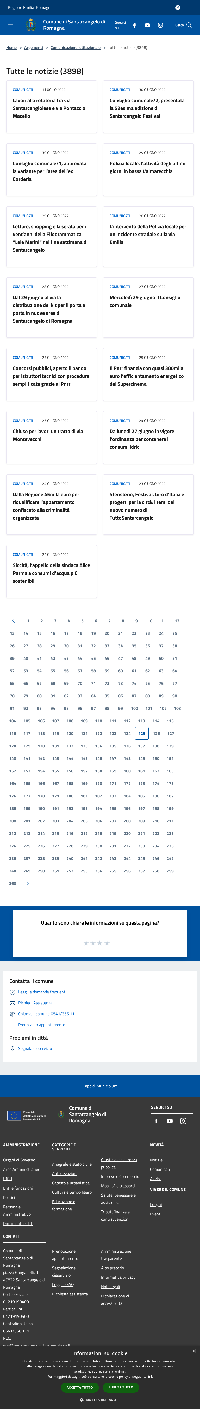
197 (141, 808)
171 (112, 783)
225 (26, 846)
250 (41, 871)
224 (12, 846)
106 (41, 721)
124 (127, 733)
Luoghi (156, 1204)
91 (12, 708)
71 (93, 683)
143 (55, 758)
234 (155, 846)
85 (107, 696)
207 (112, 821)
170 (98, 783)
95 (66, 708)
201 (26, 821)
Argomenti (33, 47)
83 (80, 696)
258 (155, 871)
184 (127, 796)
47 (120, 658)
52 (12, 671)
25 (174, 633)
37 (161, 646)
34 (120, 646)
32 (93, 646)
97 (93, 708)
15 (39, 633)
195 (112, 808)
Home (11, 47)
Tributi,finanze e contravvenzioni (115, 1215)
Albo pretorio (112, 1268)
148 (127, 758)
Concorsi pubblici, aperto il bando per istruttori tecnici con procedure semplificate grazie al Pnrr (51, 376)
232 (127, 846)
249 (26, 871)
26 (12, 646)
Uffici (7, 1179)
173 (141, 783)
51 (174, 658)
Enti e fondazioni (18, 1188)
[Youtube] (145, 24)
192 (69, 808)
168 (69, 783)
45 (93, 658)
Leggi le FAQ (63, 1284)
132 (69, 746)
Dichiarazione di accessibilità (115, 1299)
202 (41, 821)
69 (66, 683)
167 (55, 783)
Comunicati (23, 89)
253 (84, 871)
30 (66, 646)
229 (84, 846)
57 (80, 671)
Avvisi (155, 1179)
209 (141, 821)
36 (147, 646)
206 (98, 821)
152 (12, 771)
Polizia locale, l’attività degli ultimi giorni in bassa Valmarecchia (147, 167)
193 (84, 808)
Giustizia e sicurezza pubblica (119, 1163)
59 (107, 671)
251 (55, 871)
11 (163, 621)
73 (120, 683)
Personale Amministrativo (17, 1210)
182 (98, 796)
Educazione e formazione (63, 1205)
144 (69, 758)
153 (26, 771)
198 (155, 808)
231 (112, 846)
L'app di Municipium (100, 1086)
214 (41, 833)
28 (39, 646)
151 (170, 758)
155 (55, 771)
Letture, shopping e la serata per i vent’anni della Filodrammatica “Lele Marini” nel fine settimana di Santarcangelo (50, 238)
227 (55, 846)
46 (107, 658)
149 (141, 758)
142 (41, 758)
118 (41, 733)
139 (170, 746)
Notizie (156, 1160)
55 (53, 671)
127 (170, 733)
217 (84, 833)
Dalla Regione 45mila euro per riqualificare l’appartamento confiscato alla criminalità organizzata (46, 506)
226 (41, 846)
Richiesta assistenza (70, 1294)
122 (98, 733)
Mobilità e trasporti (118, 1186)
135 (112, 746)
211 (170, 821)
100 (134, 708)
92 (25, 708)
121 (84, 733)
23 (147, 633)
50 (161, 658)
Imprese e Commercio (120, 1176)
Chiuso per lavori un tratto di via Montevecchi (48, 435)
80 (39, 696)
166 (41, 783)
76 (161, 683)
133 (84, 746)
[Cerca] (189, 25)
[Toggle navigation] (10, 24)
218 (98, 833)
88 (147, 696)
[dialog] (100, 1377)
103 (177, 708)
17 (66, 633)
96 (80, 708)
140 (12, 758)
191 (55, 808)
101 (148, 708)
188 (12, 808)
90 (174, 696)
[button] (100, 1399)
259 (170, 871)
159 (112, 771)
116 (12, 733)
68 (53, 683)
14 (25, 633)
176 (12, 796)
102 (163, 708)
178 (41, 796)
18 (80, 633)
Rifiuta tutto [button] (121, 1387)
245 (141, 858)
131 (55, 746)
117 (26, 733)
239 (55, 858)
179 (55, 796)
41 (39, 658)
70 (80, 683)
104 (12, 721)
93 (39, 708)
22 (134, 633)
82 (66, 696)
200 (12, 821)
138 (155, 746)
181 (84, 796)
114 (155, 721)
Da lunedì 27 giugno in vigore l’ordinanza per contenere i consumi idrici (142, 439)
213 (26, 833)
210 (155, 821)
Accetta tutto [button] (80, 1387)
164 (12, 783)
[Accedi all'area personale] (178, 8)
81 (53, 696)
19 (93, 633)
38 (174, 646)
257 (141, 871)
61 (134, 671)
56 (66, 671)
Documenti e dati (18, 1223)
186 (155, 796)
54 (39, 671)
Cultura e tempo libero (72, 1192)
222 (155, 833)
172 (127, 783)
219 (112, 833)
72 (107, 683)
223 (170, 833)
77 (174, 683)
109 (84, 721)
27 (25, 646)
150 (155, 758)
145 (84, 758)
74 (134, 683)
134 (98, 746)
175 (170, 783)
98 (107, 708)
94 (53, 708)
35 (134, 646)
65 (12, 683)
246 (155, 858)
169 (84, 783)
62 (147, 671)
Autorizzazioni (64, 1173)
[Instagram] (158, 24)
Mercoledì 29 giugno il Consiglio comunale (145, 301)
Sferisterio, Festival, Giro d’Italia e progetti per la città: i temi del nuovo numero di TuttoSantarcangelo (147, 506)
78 (12, 696)
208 (127, 821)
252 (69, 871)
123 (112, 733)
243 (112, 858)
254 (98, 871)
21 (120, 633)
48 (134, 658)
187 (170, 796)
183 (112, 796)
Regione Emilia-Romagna (30, 7)
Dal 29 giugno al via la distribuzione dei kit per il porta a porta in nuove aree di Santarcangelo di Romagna (49, 309)
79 (25, 696)
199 (170, 808)
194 (98, 808)
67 (39, 683)
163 (170, 771)
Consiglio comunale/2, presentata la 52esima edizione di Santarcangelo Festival (147, 108)
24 (161, 633)
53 (25, 671)
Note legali (110, 1286)
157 (84, 771)
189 (26, 808)
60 (120, 671)
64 (174, 671)
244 (127, 858)
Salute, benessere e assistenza (118, 1198)
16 (53, 633)
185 (141, 796)
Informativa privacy (118, 1277)
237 (26, 858)
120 (69, 733)
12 (177, 621)
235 (170, 846)
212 (12, 833)
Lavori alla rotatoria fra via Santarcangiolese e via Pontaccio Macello (49, 108)
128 (12, 746)
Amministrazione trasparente (116, 1255)
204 (69, 821)
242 (98, 858)
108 (69, 721)
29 (53, 646)
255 (112, 871)
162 (155, 771)
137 (141, 746)
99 (120, 708)
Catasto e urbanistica (71, 1183)
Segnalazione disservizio (64, 1271)
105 (26, 721)
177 (26, 796)
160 (127, 771)
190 (41, 808)
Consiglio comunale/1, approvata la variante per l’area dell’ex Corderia (49, 171)
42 (53, 658)
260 (12, 883)
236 (12, 858)
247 (170, 858)
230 (98, 846)
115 (170, 721)
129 (26, 746)
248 (12, 871)
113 (141, 721)
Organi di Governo (19, 1160)
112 (127, 721)
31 (80, 646)
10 (150, 621)
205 (84, 821)
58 (93, 671)
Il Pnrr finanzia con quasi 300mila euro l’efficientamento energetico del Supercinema (147, 376)
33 (107, 646)
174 (155, 783)
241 (84, 858)
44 (80, 658)
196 (127, 808)
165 (26, 783)
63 (161, 671)
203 (55, 821)
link (150, 1376)
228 (69, 846)
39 (12, 658)
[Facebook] (132, 24)
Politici (9, 1197)
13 (12, 633)
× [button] (194, 1351)
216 (69, 833)
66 (25, 683)
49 (147, 658)
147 (112, 758)
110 (98, 721)
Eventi (155, 1214)
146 (98, 758)
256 (127, 871)
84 (93, 696)
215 (55, 833)
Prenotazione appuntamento (65, 1255)
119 (55, 733)
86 (120, 696)
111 (112, 721)
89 (161, 696)
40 (25, 658)
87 (134, 696)
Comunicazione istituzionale (76, 47)
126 (156, 733)
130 (41, 746)
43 (66, 658)
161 (141, 771)
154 (41, 771)
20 (107, 633)
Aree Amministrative (21, 1169)
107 (55, 721)
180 (69, 796)
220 (127, 833)
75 (147, 683)
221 (141, 833)
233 (141, 846)
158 (98, 771)
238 (41, 858)
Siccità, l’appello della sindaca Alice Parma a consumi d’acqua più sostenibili (51, 573)
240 (69, 858)
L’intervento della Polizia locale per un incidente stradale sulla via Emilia (148, 234)
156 (69, 771)
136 (127, 746)
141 (26, 758)
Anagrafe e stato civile (72, 1164)
